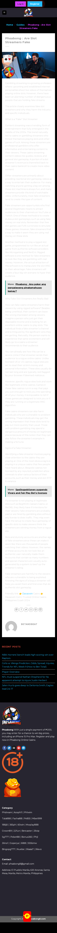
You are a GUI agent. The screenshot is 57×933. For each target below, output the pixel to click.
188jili (5, 824)
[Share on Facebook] (21, 609)
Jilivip (36, 831)
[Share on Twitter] (26, 609)
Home (9, 25)
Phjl (36, 837)
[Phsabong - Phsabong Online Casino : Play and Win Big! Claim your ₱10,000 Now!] (28, 12)
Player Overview (10, 672)
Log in (20, 4)
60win (21, 824)
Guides (20, 25)
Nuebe (20, 849)
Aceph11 (18, 812)
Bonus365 (26, 837)
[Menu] (4, 12)
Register (35, 4)
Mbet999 (37, 818)
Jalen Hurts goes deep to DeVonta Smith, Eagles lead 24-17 (27, 687)
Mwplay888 (32, 824)
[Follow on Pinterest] (19, 748)
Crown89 (7, 831)
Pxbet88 (15, 837)
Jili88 (23, 843)
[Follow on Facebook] (4, 748)
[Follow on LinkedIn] (23, 748)
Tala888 (6, 818)
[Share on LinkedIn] (40, 609)
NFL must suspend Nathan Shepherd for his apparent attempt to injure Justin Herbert (25, 679)
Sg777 (5, 837)
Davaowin (27, 593)
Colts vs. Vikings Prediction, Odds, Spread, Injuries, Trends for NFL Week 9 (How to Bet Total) (28, 665)
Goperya (14, 843)
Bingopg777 (8, 849)
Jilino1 (5, 843)
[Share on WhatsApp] (16, 609)
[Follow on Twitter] (9, 748)
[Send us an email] (14, 748)
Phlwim (28, 812)
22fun (17, 831)
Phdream (7, 812)
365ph (12, 824)
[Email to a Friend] (31, 609)
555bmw (32, 843)
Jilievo (38, 849)
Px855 (27, 818)
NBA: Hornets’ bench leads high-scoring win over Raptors (28, 657)
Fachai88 (17, 818)
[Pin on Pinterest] (36, 609)
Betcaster (27, 831)
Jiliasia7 (30, 849)
